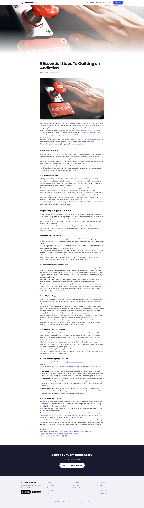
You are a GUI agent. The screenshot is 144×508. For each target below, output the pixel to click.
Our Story (98, 3)
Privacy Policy (103, 488)
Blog (104, 3)
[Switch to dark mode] (109, 2)
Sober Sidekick (30, 482)
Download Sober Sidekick (72, 465)
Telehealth (50, 488)
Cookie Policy (103, 490)
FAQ (48, 493)
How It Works (90, 3)
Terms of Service (104, 493)
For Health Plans (77, 488)
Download (118, 3)
